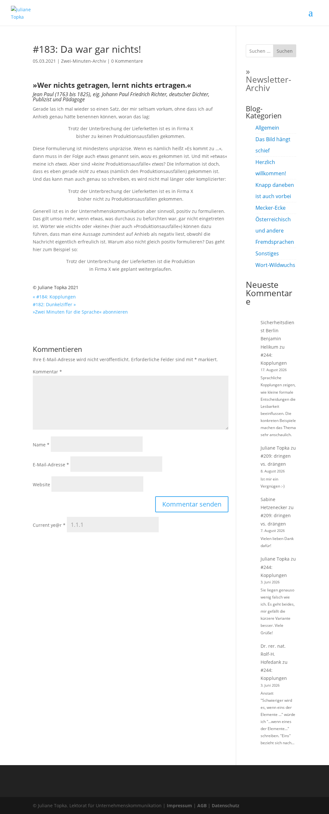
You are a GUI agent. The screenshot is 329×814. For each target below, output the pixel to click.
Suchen (285, 51)
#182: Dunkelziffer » (54, 304)
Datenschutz (225, 805)
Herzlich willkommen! (270, 168)
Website (41, 484)
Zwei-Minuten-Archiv (83, 61)
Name (41, 445)
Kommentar (47, 372)
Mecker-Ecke (270, 207)
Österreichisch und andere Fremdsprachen (274, 230)
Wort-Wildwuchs (275, 265)
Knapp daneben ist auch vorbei (274, 190)
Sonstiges (267, 253)
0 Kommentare (127, 61)
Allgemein (267, 127)
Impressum (179, 805)
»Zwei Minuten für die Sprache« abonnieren (80, 312)
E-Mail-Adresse (51, 465)
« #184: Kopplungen (54, 297)
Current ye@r (49, 525)
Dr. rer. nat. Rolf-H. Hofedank (273, 654)
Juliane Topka (275, 448)
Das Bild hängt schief (272, 145)
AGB (202, 805)
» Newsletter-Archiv (268, 79)
